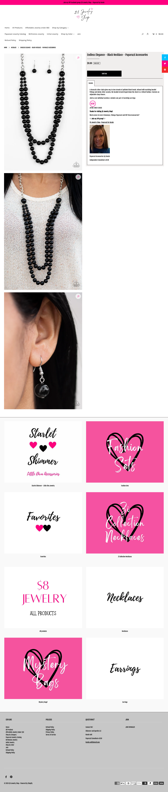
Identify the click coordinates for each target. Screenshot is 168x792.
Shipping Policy (10, 753)
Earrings (124, 702)
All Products (9, 730)
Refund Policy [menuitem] (10, 40)
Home (5, 47)
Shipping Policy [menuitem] (25, 40)
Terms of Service (51, 735)
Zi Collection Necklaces (125, 557)
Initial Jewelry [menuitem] (52, 34)
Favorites (43, 557)
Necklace (13, 47)
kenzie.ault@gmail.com (93, 742)
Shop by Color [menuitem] (66, 34)
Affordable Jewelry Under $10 (15, 732)
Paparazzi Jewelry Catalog (14, 737)
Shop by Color (10, 745)
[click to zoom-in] (78, 57)
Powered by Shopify (26, 783)
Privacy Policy (50, 732)
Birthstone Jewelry (11, 740)
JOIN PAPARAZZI (130, 727)
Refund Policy (10, 750)
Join (7, 747)
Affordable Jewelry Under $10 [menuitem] (37, 28)
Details (91, 83)
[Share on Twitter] (165, 63)
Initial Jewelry (10, 742)
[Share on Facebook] (165, 57)
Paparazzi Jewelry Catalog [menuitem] (15, 34)
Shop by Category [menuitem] (59, 28)
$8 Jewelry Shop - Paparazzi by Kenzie (92, 2)
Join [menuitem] (79, 34)
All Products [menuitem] (17, 28)
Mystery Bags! (43, 702)
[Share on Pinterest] (165, 70)
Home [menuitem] (7, 28)
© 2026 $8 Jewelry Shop (11, 783)
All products (43, 631)
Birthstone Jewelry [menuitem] (36, 34)
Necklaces (125, 631)
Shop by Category (11, 735)
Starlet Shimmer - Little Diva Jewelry (43, 486)
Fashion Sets (125, 486)
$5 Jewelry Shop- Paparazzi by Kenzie (102, 122)
